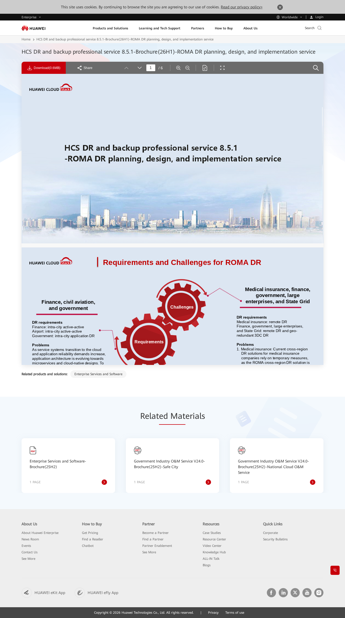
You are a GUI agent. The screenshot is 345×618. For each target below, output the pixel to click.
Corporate (270, 533)
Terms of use (234, 612)
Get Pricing (90, 533)
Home (26, 39)
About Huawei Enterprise (40, 533)
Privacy (213, 612)
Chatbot (88, 546)
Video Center (212, 546)
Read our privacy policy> (242, 7)
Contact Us (29, 552)
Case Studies (212, 533)
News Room (30, 539)
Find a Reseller (92, 539)
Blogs (207, 565)
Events (26, 546)
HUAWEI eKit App (49, 593)
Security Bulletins (275, 539)
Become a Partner (155, 533)
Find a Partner (153, 539)
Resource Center (214, 539)
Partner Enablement (157, 546)
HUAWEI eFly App (103, 593)
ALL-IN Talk (211, 559)
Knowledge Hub (214, 552)
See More (28, 559)
